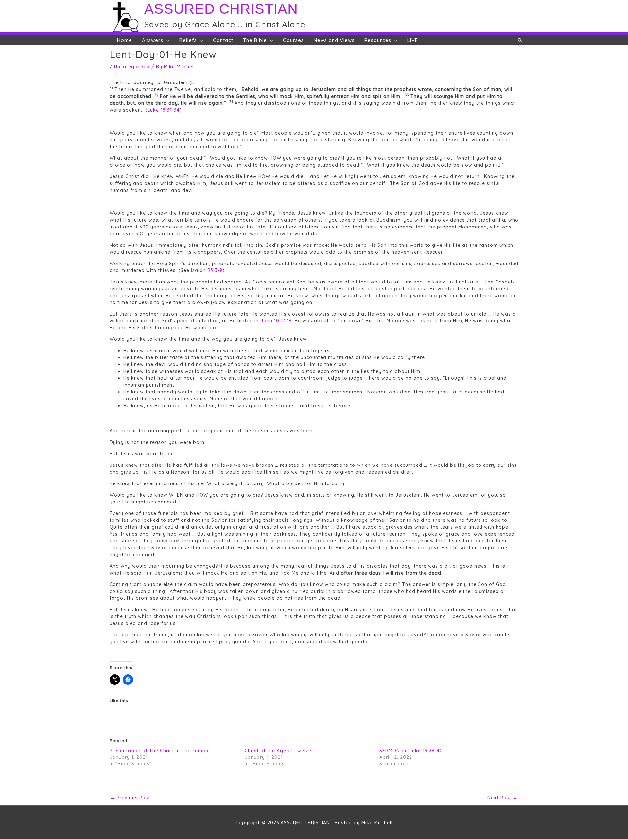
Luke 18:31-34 (164, 110)
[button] (520, 40)
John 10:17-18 (276, 321)
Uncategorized (132, 67)
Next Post (502, 798)
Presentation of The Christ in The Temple (160, 751)
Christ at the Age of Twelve (278, 751)
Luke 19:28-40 (426, 751)
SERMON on (411, 751)
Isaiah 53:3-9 (206, 270)
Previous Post (130, 798)
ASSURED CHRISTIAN (221, 9)
